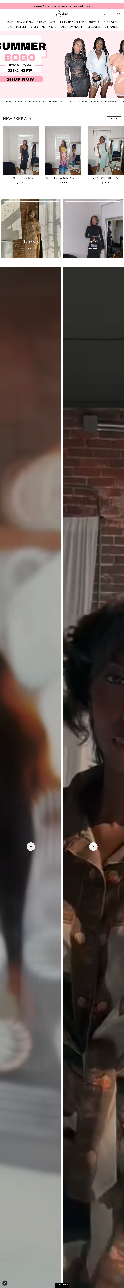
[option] (62, 64)
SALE (63, 27)
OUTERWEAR (110, 22)
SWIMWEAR (76, 27)
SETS (53, 22)
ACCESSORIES (93, 27)
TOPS (9, 27)
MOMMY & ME (49, 27)
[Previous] (4, 58)
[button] (121, 157)
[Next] (120, 58)
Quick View (20, 170)
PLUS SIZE (21, 27)
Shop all (113, 118)
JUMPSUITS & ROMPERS (72, 22)
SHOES (34, 27)
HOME (9, 22)
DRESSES (41, 22)
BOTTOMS (94, 22)
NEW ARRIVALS (25, 22)
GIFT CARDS (111, 27)
